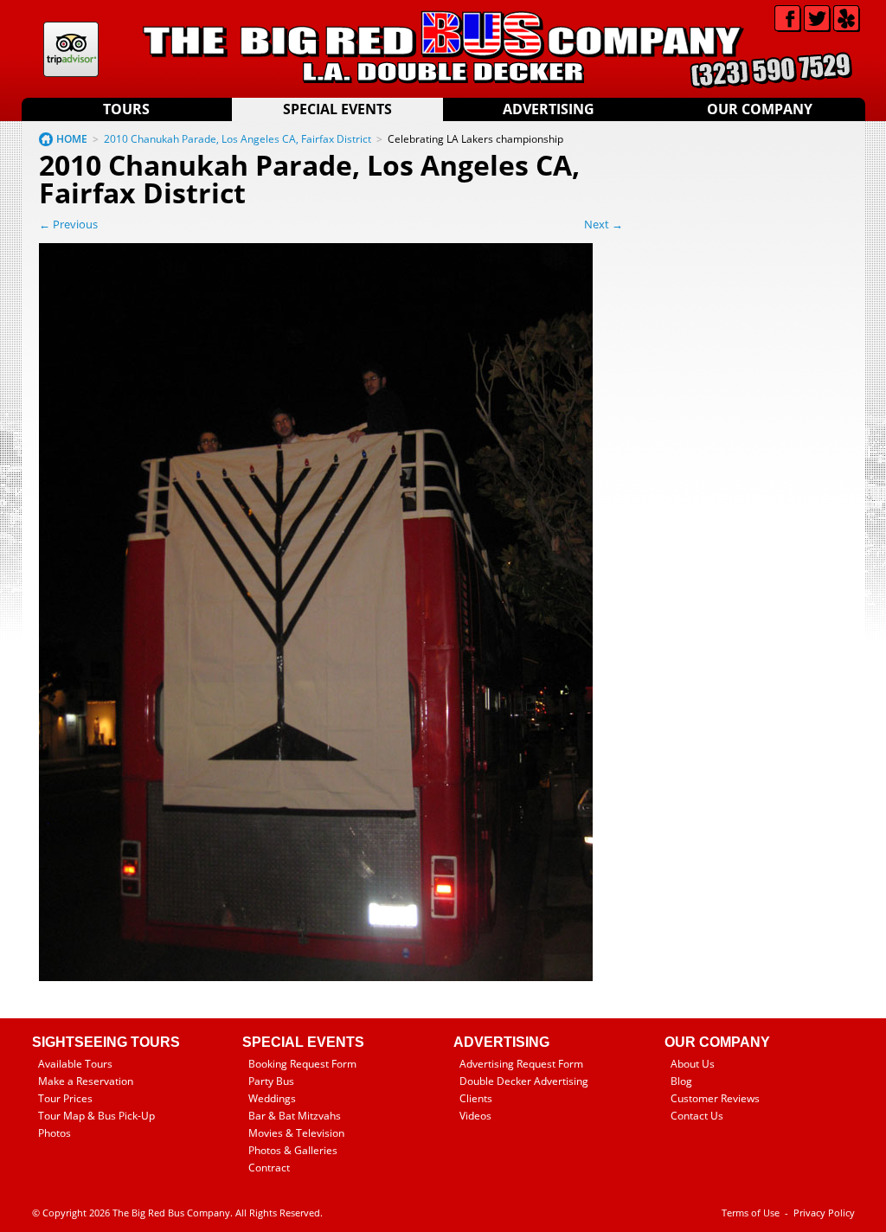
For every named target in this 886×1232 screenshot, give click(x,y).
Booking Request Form (302, 1063)
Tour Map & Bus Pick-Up (96, 1115)
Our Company (759, 109)
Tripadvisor (71, 49)
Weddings (272, 1098)
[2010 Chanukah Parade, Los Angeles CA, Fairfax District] (316, 977)
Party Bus (271, 1081)
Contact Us (697, 1115)
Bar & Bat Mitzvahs (294, 1115)
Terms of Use (751, 1212)
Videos (475, 1115)
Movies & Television (296, 1133)
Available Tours (75, 1063)
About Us (693, 1063)
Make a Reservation (85, 1081)
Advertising (548, 109)
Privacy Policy (824, 1212)
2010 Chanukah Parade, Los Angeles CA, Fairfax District (237, 139)
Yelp (846, 18)
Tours (126, 109)
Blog (681, 1081)
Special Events (337, 109)
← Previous (68, 224)
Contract (269, 1167)
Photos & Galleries (292, 1150)
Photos (54, 1133)
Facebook (787, 18)
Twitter (817, 18)
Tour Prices (65, 1098)
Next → (603, 224)
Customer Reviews (715, 1098)
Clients (475, 1098)
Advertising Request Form (521, 1063)
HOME (71, 139)
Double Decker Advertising (523, 1081)
